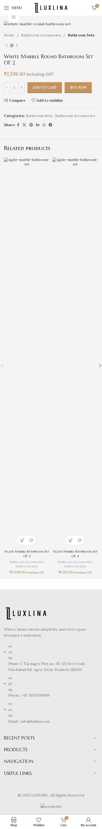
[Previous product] (6, 45)
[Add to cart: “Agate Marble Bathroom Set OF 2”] (22, 540)
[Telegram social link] (50, 124)
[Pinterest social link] (31, 124)
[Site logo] (51, 7)
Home (9, 35)
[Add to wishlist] (31, 540)
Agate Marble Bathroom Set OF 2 (26, 553)
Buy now (78, 87)
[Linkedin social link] (38, 124)
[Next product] (17, 45)
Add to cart (45, 87)
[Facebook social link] (18, 124)
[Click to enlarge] (14, 17)
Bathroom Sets (81, 35)
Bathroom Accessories (41, 35)
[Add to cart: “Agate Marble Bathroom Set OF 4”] (70, 540)
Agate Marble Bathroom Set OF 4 (75, 553)
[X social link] (24, 124)
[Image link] (26, 613)
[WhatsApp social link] (44, 124)
